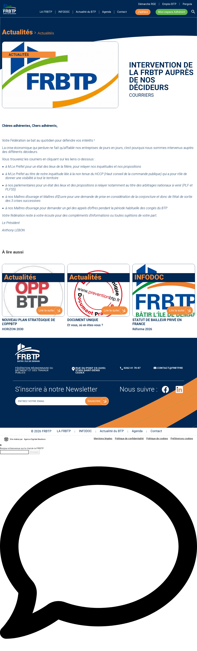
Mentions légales (103, 438)
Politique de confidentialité (129, 438)
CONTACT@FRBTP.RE (170, 368)
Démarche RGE (147, 4)
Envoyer (34, 452)
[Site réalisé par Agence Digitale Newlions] (6, 439)
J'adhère (143, 12)
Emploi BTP (169, 4)
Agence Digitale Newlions (35, 439)
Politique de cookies (157, 438)
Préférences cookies (182, 438)
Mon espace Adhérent (171, 12)
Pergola (187, 4)
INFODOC (64, 11)
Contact (122, 11)
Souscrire (93, 401)
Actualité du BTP (86, 11)
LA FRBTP (46, 11)
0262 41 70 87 (132, 368)
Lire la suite (46, 310)
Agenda (106, 11)
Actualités (17, 32)
